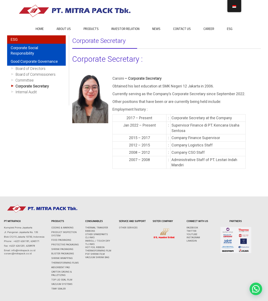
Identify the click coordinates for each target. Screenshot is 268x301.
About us (64, 28)
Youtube (192, 234)
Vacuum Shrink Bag (97, 257)
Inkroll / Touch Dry (97, 241)
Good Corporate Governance (34, 61)
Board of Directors (30, 68)
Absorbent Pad (60, 267)
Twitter (191, 231)
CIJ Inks (90, 237)
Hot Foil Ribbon (94, 247)
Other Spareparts (96, 234)
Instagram (193, 237)
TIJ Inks (90, 244)
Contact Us (182, 28)
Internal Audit (26, 92)
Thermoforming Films (65, 262)
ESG (229, 28)
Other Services (128, 227)
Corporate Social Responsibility (24, 50)
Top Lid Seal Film (61, 279)
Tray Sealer (58, 288)
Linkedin (192, 241)
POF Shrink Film (95, 254)
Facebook (192, 227)
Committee (24, 80)
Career (209, 28)
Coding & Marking (62, 227)
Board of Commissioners (35, 74)
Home (40, 28)
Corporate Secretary (32, 86)
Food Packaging (61, 240)
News (156, 28)
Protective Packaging (65, 244)
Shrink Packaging (62, 249)
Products (91, 28)
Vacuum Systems (61, 284)
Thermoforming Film (98, 250)
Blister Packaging (62, 253)
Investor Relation (125, 28)
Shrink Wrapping (62, 258)
